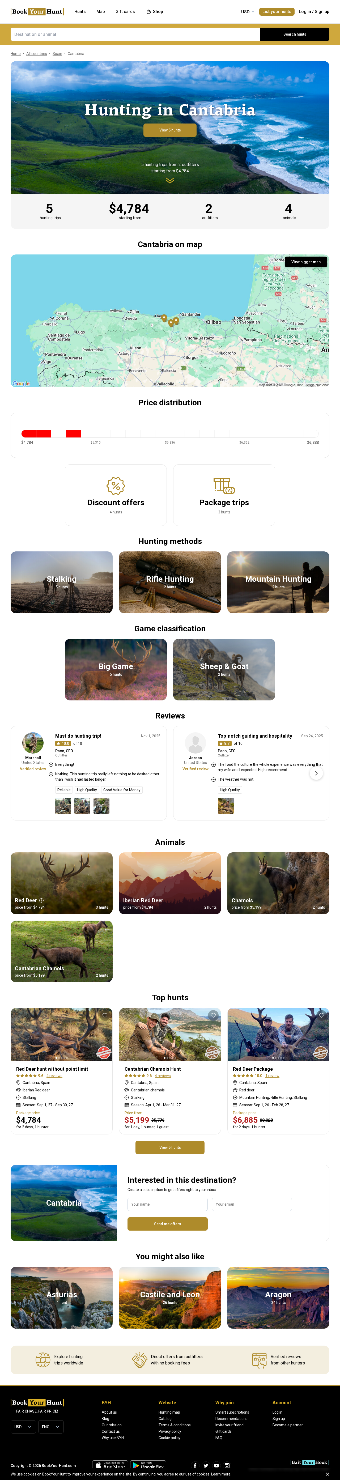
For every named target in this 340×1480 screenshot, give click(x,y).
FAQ (218, 1438)
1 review (272, 1076)
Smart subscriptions (232, 1412)
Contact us (111, 1431)
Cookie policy (169, 1438)
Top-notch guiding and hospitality (255, 736)
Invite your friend (229, 1425)
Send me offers (167, 1224)
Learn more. (221, 1474)
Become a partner (288, 1425)
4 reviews (54, 1076)
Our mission (112, 1425)
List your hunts (276, 11)
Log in (305, 11)
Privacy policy (170, 1431)
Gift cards (223, 1431)
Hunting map (169, 1412)
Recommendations (231, 1419)
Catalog (165, 1419)
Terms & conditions (175, 1425)
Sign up (322, 11)
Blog (105, 1419)
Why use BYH (113, 1438)
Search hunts (294, 34)
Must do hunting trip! (78, 736)
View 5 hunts (170, 130)
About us (109, 1412)
